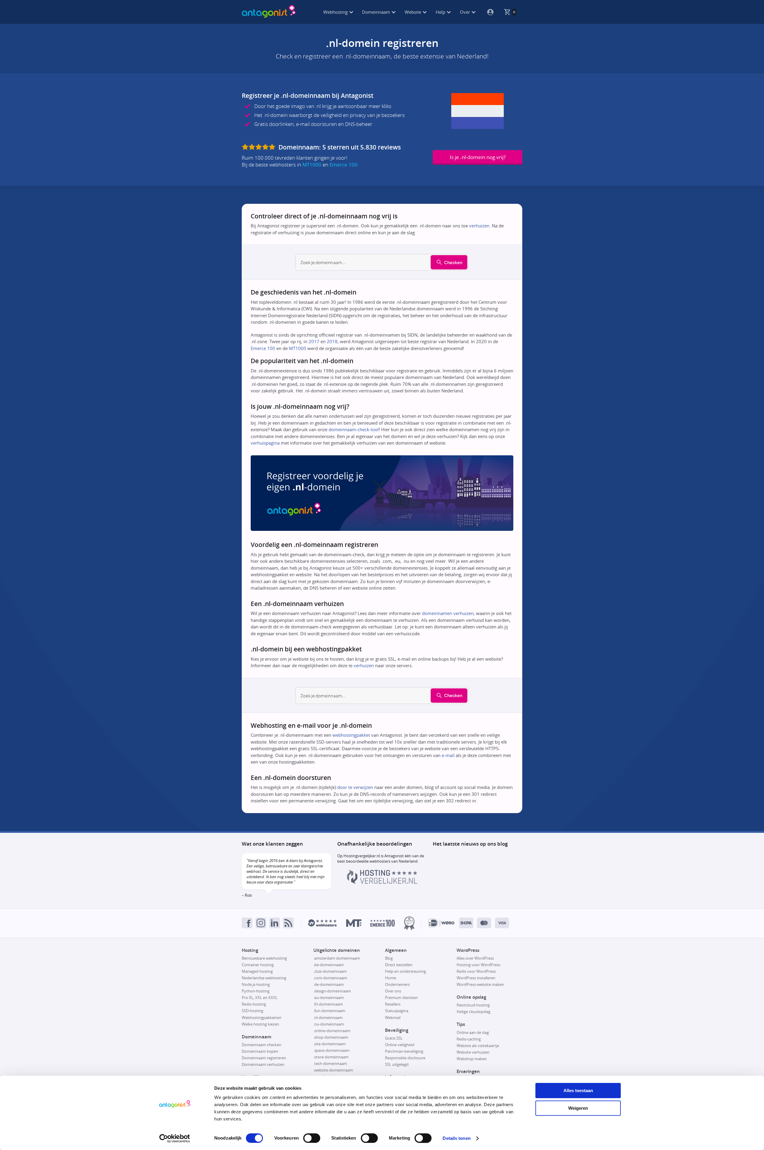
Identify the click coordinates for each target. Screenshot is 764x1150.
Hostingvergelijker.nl (362, 855)
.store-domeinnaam (331, 1057)
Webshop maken (472, 1058)
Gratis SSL (394, 1038)
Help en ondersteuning (405, 971)
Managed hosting (257, 971)
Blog (389, 958)
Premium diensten (401, 997)
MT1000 (311, 164)
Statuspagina (396, 1010)
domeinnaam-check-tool (354, 429)
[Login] (488, 12)
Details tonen (456, 1138)
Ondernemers (397, 984)
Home (390, 978)
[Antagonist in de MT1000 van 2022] (353, 923)
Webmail (393, 1017)
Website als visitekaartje (478, 1045)
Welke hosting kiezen (260, 1024)
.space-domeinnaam (331, 1050)
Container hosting (258, 964)
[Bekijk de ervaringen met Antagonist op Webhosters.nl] (322, 923)
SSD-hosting (252, 1010)
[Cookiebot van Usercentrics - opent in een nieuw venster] (175, 1138)
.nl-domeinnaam (328, 1017)
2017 (314, 341)
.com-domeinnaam (330, 978)
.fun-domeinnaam (329, 1010)
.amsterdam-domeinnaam (336, 958)
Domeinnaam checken (261, 1044)
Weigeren (578, 1108)
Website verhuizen (473, 1052)
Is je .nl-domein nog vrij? (478, 157)
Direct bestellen (398, 964)
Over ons (393, 991)
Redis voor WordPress (476, 971)
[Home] (268, 12)
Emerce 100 (343, 164)
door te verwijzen (355, 787)
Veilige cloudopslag (473, 1011)
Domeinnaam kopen (260, 1051)
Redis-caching (469, 1039)
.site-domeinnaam (329, 1043)
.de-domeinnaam (328, 984)
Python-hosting (255, 991)
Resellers (393, 1004)
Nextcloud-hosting (473, 1005)
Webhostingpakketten (261, 1017)
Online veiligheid (399, 1044)
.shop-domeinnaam (330, 1037)
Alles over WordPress (475, 958)
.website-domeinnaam (333, 1070)
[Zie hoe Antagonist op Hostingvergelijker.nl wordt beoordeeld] (382, 882)
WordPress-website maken (480, 984)
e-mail (448, 755)
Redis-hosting (254, 1004)
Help (441, 12)
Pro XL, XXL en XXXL (260, 997)
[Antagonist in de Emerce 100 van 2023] (382, 923)
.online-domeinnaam (331, 1030)
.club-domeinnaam (330, 971)
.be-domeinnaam (328, 964)
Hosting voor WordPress (478, 964)
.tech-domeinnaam (330, 1063)
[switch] (311, 1138)
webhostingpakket (351, 735)
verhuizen (479, 226)
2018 (332, 341)
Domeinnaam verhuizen (263, 1064)
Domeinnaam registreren (264, 1057)
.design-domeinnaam (332, 991)
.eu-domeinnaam (328, 997)
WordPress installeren (476, 978)
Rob (248, 895)
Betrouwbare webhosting (264, 958)
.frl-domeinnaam (328, 1004)
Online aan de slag (473, 1032)
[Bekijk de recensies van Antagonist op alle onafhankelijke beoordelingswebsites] (259, 147)
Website (413, 12)
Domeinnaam (376, 12)
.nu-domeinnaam (328, 1024)
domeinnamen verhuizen (448, 613)
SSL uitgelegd (397, 1064)
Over (465, 12)
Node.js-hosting (256, 984)
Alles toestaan (578, 1090)
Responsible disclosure (405, 1057)
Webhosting (336, 12)
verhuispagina (265, 443)
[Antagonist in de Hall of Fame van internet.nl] (409, 923)
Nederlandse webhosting (264, 978)
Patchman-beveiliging (404, 1051)
